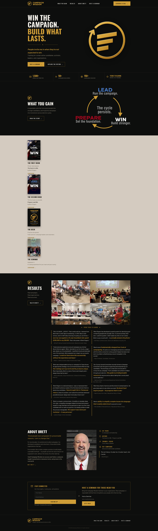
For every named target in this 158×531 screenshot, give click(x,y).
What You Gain (62, 3)
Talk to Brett (35, 303)
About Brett (82, 3)
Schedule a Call (122, 3)
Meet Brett (32, 464)
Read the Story (36, 118)
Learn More (32, 173)
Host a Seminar (94, 3)
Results (72, 3)
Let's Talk (88, 503)
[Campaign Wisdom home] (36, 3)
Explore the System (55, 64)
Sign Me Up (55, 502)
